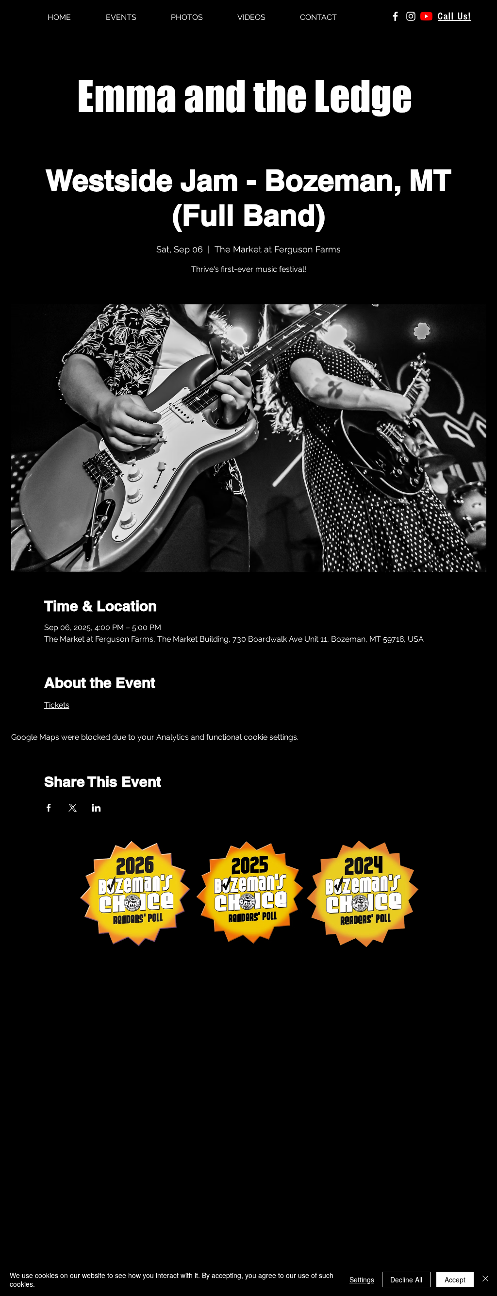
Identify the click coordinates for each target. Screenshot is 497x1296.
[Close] (485, 1279)
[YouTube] (426, 16)
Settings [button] (361, 1279)
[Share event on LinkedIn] (96, 808)
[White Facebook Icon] (395, 16)
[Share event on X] (72, 808)
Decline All (406, 1279)
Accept (455, 1279)
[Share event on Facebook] (48, 808)
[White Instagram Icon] (411, 16)
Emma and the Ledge (244, 96)
